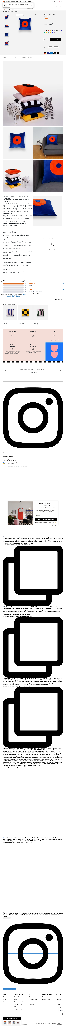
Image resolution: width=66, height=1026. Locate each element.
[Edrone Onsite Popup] (33, 513)
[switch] (61, 1010)
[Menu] (64, 1007)
